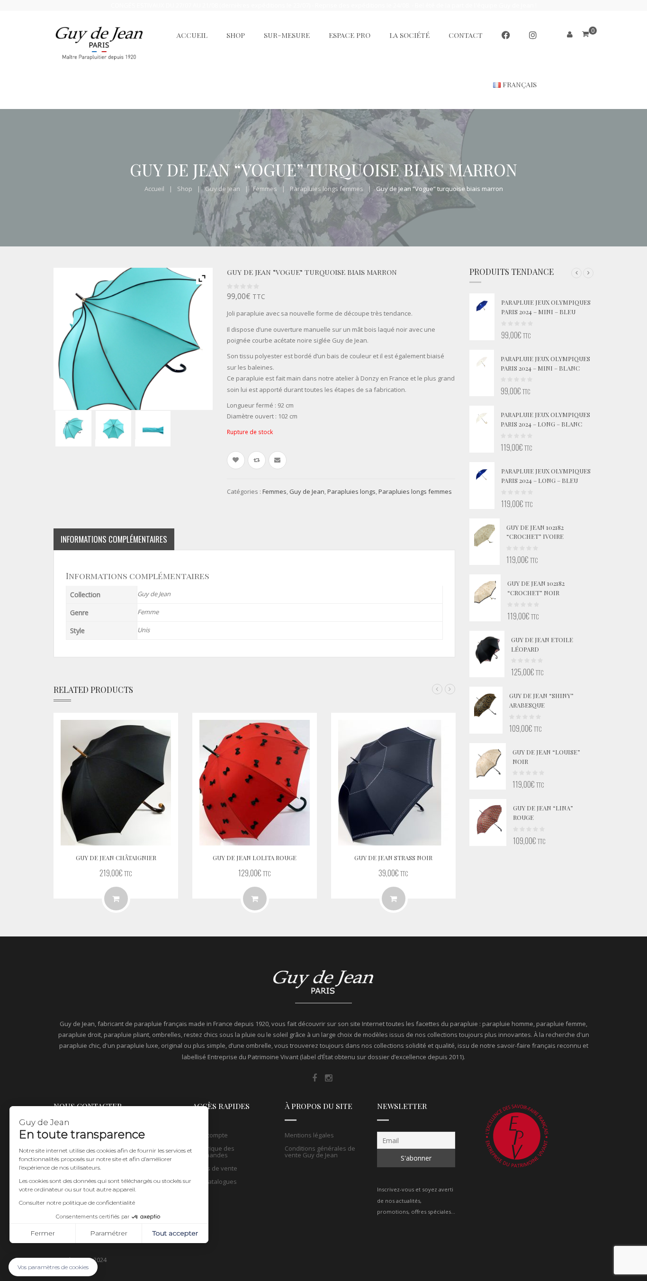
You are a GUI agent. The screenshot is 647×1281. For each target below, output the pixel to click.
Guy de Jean (222, 188)
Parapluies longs (351, 491)
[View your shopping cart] (585, 33)
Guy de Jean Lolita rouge (255, 858)
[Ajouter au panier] (116, 898)
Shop (184, 188)
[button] (576, 273)
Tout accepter (175, 1233)
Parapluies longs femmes (326, 188)
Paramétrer (108, 1233)
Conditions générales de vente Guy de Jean (320, 1151)
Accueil (154, 188)
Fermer (42, 1233)
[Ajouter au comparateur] (257, 460)
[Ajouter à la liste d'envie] (236, 460)
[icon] (314, 1078)
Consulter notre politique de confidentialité (77, 1202)
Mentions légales (309, 1135)
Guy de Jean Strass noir (393, 858)
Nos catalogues (214, 1181)
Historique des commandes (213, 1151)
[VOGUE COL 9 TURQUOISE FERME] (153, 428)
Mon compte (210, 1135)
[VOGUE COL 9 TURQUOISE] (73, 428)
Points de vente (214, 1168)
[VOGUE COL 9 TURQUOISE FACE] (113, 428)
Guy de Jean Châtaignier (116, 858)
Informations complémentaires (114, 539)
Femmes (265, 188)
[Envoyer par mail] (278, 460)
